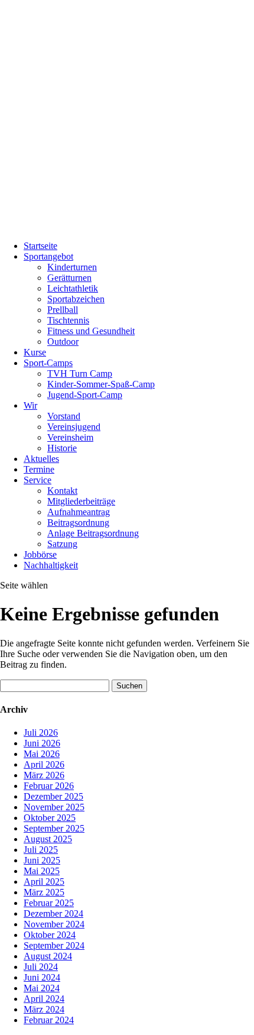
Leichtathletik (72, 288)
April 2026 (44, 764)
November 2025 (54, 807)
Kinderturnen (72, 267)
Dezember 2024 (53, 913)
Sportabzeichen (76, 299)
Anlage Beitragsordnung (93, 533)
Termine (39, 469)
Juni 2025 (42, 860)
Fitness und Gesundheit (91, 331)
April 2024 (44, 999)
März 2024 (44, 1009)
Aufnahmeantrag (78, 512)
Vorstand (63, 416)
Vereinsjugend (73, 427)
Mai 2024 (42, 988)
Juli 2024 (41, 967)
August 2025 (48, 839)
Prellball (62, 310)
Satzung (62, 544)
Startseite (40, 246)
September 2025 (54, 828)
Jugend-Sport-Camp (84, 395)
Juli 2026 (41, 732)
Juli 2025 (41, 850)
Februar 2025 (49, 903)
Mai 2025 (42, 871)
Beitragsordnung (78, 523)
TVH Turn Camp (79, 373)
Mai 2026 (42, 754)
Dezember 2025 (53, 796)
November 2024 (54, 924)
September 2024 (54, 945)
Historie (62, 448)
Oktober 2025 (50, 818)
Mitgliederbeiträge (81, 501)
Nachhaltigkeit (51, 565)
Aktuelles (41, 459)
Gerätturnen (69, 278)
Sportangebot (48, 256)
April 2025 (44, 881)
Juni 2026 (42, 743)
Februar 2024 (49, 1020)
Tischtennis (68, 320)
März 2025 (44, 892)
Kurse (35, 352)
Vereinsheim (70, 437)
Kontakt (62, 491)
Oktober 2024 (50, 935)
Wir (30, 405)
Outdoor (63, 342)
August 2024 (48, 956)
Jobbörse (40, 554)
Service (37, 480)
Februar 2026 (49, 786)
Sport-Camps (48, 363)
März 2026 (44, 775)
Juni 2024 (42, 977)
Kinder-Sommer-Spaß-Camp (101, 384)
